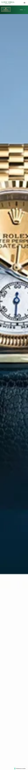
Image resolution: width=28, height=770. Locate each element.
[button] (24, 2)
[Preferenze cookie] (20, 768)
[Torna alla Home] (8, 2)
